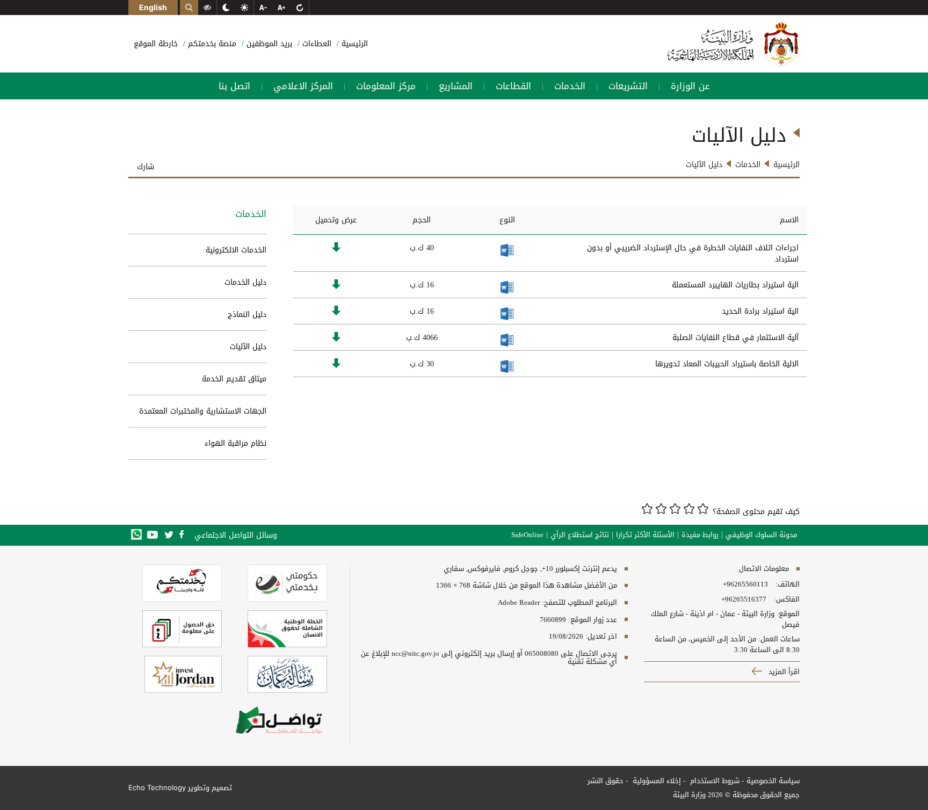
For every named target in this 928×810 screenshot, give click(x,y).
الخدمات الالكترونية (236, 250)
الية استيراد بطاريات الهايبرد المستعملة (735, 285)
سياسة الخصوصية (773, 780)
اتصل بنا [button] (234, 86)
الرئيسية (353, 44)
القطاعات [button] (513, 86)
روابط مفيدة (700, 535)
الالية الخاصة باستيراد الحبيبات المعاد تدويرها (727, 364)
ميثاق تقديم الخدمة (234, 379)
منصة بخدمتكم (210, 44)
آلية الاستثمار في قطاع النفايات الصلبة (735, 337)
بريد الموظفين (268, 44)
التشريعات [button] (628, 86)
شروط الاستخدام (714, 780)
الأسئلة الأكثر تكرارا (645, 535)
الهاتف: (786, 584)
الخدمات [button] (569, 86)
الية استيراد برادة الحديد (760, 311)
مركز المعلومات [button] (386, 86)
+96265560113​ (745, 584)
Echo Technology (157, 787)
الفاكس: (787, 599)
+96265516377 (743, 599)
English (153, 7)
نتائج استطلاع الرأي (579, 535)
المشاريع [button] (456, 86)
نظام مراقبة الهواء (235, 443)
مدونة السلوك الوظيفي (761, 535)
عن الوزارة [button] (690, 86)
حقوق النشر (606, 780)
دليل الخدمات (245, 282)
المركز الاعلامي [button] (303, 86)
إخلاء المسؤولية (655, 780)
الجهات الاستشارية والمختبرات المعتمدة (202, 411)
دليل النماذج (247, 314)
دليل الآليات (248, 346)
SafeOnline (527, 535)
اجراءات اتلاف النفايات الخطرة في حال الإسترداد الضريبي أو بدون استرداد (693, 253)
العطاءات (315, 44)
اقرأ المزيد (783, 671)
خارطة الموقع (156, 44)
